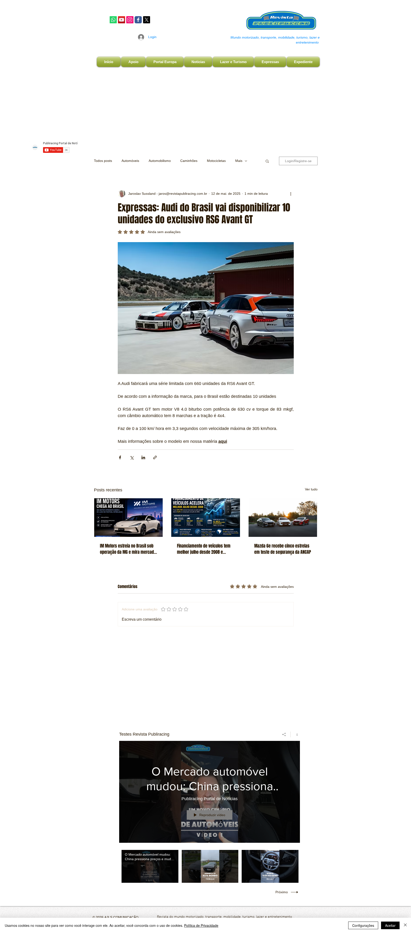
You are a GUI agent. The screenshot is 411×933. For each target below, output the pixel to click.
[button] (267, 161)
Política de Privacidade (201, 925)
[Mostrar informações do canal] (295, 734)
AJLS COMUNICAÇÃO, (121, 917)
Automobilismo (160, 161)
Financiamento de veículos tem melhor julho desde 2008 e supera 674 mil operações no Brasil (203, 549)
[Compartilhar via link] (155, 457)
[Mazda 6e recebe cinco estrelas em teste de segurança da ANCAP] (283, 517)
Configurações (363, 925)
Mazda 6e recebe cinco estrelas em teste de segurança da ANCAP (282, 549)
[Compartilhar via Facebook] (120, 457)
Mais (238, 161)
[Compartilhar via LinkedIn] (143, 457)
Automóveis (130, 161)
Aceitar (390, 925)
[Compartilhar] (284, 734)
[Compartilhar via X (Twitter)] (131, 457)
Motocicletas (216, 161)
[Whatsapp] (113, 19)
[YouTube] (121, 19)
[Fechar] (405, 925)
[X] (146, 19)
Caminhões (188, 161)
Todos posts (103, 161)
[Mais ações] (291, 193)
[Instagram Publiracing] (129, 19)
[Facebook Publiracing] (138, 19)
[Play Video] (150, 866)
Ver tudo (311, 489)
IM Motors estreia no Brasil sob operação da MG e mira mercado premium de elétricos (128, 549)
